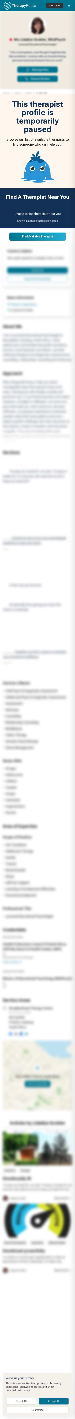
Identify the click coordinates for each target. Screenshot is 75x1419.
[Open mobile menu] (69, 5)
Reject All (21, 1401)
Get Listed (54, 5)
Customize (37, 1409)
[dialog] (37, 1394)
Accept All (53, 1401)
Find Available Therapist (37, 236)
